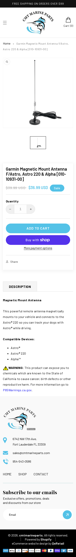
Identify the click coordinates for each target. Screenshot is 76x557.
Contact (41, 474)
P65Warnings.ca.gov (17, 390)
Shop (22, 474)
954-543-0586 (22, 461)
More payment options (38, 248)
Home (7, 43)
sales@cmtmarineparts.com (31, 453)
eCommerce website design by (31, 543)
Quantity (12, 201)
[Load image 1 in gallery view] (38, 142)
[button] (5, 23)
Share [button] (14, 261)
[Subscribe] (67, 514)
